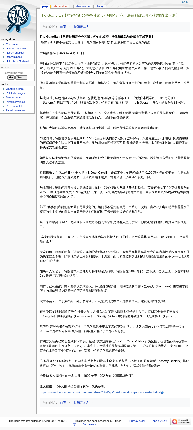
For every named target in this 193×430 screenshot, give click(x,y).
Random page (14, 57)
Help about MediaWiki (18, 61)
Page (45, 6)
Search (5, 67)
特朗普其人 (80, 26)
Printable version (15, 101)
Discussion (60, 6)
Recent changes (15, 52)
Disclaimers (89, 424)
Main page (12, 44)
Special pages (14, 97)
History (100, 6)
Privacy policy (137, 420)
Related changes (15, 93)
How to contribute (16, 48)
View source (83, 6)
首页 (62, 26)
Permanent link (14, 106)
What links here (15, 89)
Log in (185, 1)
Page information (15, 110)
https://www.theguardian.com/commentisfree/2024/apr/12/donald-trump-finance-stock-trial (100, 392)
